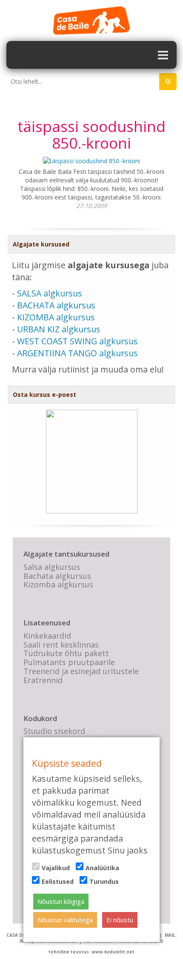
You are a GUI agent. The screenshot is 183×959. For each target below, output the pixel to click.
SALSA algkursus (49, 293)
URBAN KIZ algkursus (58, 329)
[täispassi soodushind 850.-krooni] (91, 160)
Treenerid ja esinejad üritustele (81, 671)
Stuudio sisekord (54, 731)
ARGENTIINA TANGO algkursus (77, 353)
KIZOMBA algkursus (56, 317)
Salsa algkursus (51, 567)
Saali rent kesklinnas (61, 644)
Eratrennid (43, 680)
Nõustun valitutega (65, 919)
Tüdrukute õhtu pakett (66, 653)
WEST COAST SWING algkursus (77, 341)
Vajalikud (56, 868)
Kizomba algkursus (58, 584)
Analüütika (102, 868)
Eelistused (58, 881)
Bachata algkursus (57, 576)
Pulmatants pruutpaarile (69, 662)
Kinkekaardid (47, 636)
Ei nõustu (119, 919)
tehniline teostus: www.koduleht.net (91, 952)
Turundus (104, 881)
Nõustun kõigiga (60, 901)
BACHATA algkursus (56, 305)
